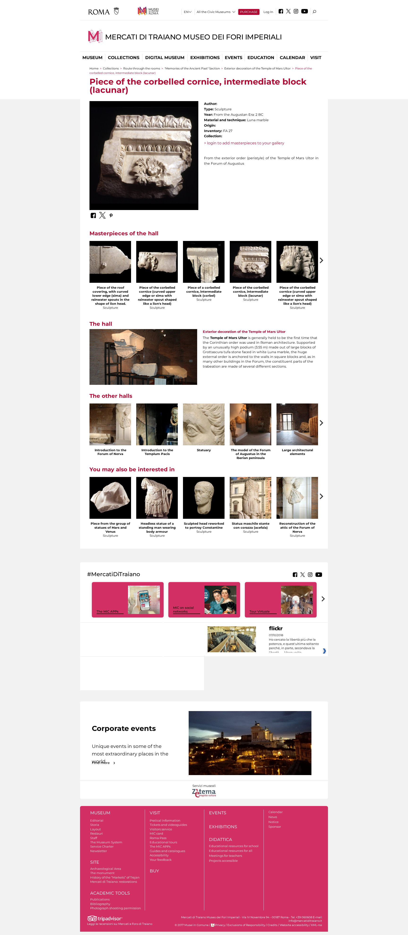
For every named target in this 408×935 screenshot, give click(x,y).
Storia (94, 825)
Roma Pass (158, 838)
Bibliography (100, 904)
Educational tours (163, 842)
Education (260, 57)
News (272, 817)
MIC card (156, 833)
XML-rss (316, 925)
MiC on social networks (183, 609)
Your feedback (161, 860)
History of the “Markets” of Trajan (115, 877)
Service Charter (102, 846)
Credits (272, 925)
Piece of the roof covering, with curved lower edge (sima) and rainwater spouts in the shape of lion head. (110, 295)
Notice (273, 822)
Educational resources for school (234, 846)
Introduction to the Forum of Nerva (110, 452)
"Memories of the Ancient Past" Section (192, 68)
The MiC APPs (108, 611)
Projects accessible (223, 860)
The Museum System (106, 842)
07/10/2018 (294, 644)
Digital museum (164, 57)
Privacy (220, 925)
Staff (93, 838)
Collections (123, 57)
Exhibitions (205, 57)
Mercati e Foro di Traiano (135, 924)
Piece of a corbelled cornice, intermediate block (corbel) (203, 291)
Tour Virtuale (260, 611)
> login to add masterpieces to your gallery (244, 143)
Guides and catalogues (167, 851)
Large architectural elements (297, 452)
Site (94, 862)
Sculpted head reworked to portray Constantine (204, 525)
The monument (102, 873)
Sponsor (274, 826)
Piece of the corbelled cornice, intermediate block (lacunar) (251, 291)
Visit (315, 57)
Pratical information (165, 820)
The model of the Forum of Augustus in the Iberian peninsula (251, 454)
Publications (100, 899)
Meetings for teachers (225, 856)
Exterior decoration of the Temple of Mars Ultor (257, 68)
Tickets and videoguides (168, 825)
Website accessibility (294, 925)
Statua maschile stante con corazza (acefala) (250, 525)
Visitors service (161, 829)
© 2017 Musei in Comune (191, 925)
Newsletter (98, 851)
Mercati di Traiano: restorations (113, 882)
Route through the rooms (141, 68)
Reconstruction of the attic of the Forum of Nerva (297, 527)
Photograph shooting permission (115, 908)
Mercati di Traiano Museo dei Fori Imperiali (193, 37)
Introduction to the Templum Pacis (157, 452)
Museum (92, 57)
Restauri (96, 833)
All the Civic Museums (213, 12)
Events (233, 57)
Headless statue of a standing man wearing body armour (157, 527)
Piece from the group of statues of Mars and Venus (110, 527)
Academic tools (110, 893)
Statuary (204, 450)
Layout (95, 829)
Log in (268, 12)
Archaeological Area (105, 869)
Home (93, 68)
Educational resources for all (230, 851)
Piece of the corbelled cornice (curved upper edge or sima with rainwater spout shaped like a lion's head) (157, 295)
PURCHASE (249, 12)
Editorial (96, 820)
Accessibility (159, 855)
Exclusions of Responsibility (246, 925)
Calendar (292, 57)
